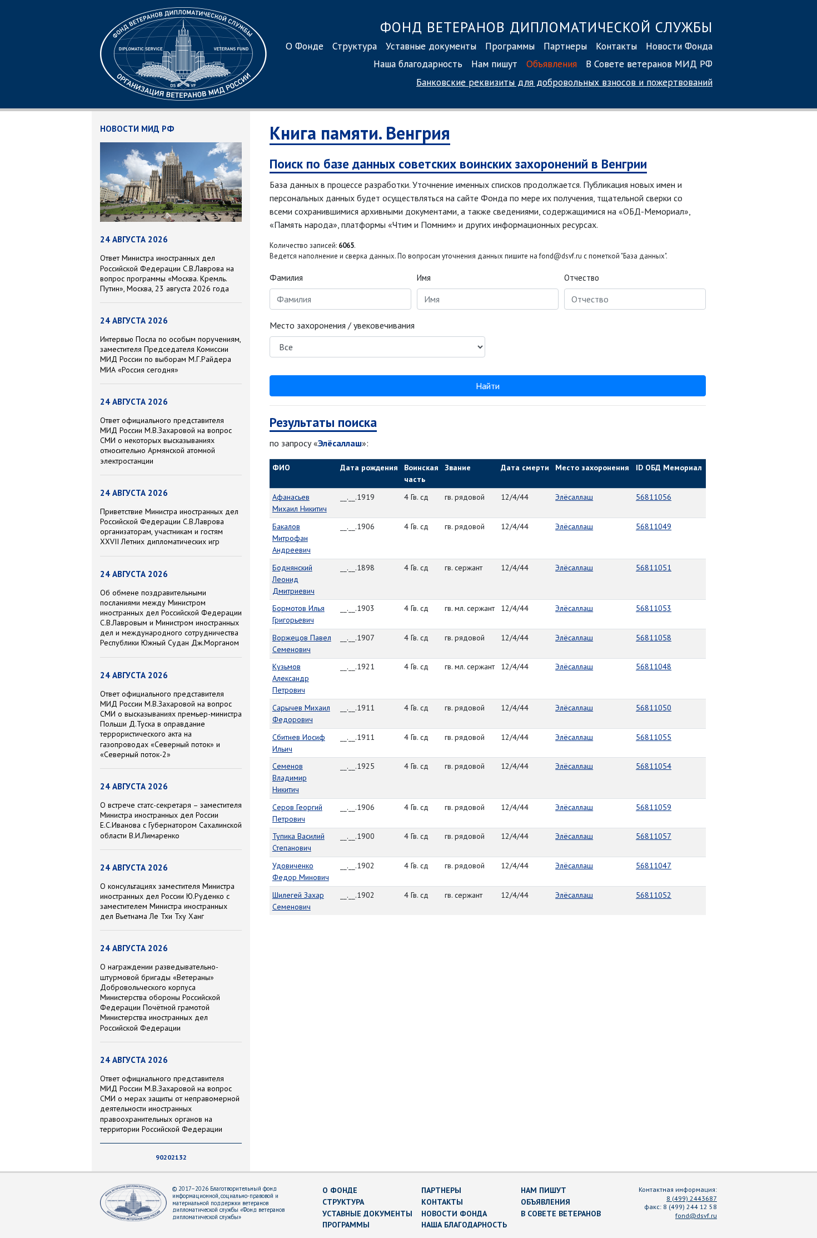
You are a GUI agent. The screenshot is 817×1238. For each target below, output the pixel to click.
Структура (354, 45)
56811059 (653, 807)
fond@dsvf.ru (696, 1215)
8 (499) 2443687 (691, 1198)
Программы (510, 45)
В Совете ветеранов (561, 1214)
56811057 (653, 836)
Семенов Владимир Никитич (289, 777)
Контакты (616, 45)
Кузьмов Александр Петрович (290, 678)
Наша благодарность (417, 63)
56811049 (653, 526)
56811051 (653, 568)
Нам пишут (494, 63)
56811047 (653, 866)
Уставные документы (431, 45)
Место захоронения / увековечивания (342, 325)
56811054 (653, 766)
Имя (424, 277)
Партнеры (565, 45)
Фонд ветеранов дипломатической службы (546, 27)
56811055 (653, 737)
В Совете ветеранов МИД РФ (649, 63)
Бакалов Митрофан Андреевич (291, 538)
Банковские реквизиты (564, 82)
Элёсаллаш (574, 497)
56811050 (653, 708)
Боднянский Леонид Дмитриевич (293, 579)
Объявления (551, 63)
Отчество (581, 277)
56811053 (653, 608)
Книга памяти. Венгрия (360, 133)
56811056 (653, 497)
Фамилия (286, 277)
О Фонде (304, 45)
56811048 (653, 667)
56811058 (653, 638)
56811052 (653, 895)
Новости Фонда (679, 45)
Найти (488, 385)
